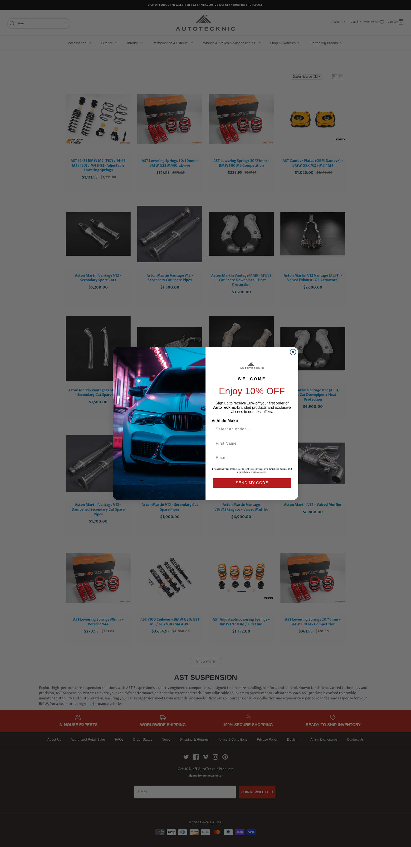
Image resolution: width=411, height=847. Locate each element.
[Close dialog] (293, 352)
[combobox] (250, 429)
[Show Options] (287, 429)
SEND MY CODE (252, 483)
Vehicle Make (225, 421)
